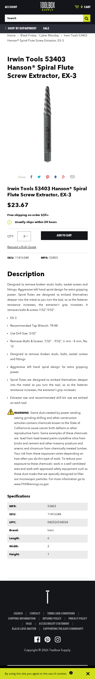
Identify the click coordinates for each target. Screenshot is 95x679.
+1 (63, 177)
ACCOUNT (11, 7)
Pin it (47, 177)
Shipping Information (22, 618)
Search (18, 613)
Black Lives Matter (24, 629)
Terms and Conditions (61, 613)
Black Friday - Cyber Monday (39, 35)
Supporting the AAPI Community (63, 629)
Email (72, 177)
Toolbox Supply (59, 650)
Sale (46, 28)
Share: (22, 177)
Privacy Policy (77, 618)
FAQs (29, 623)
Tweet (39, 177)
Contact (35, 613)
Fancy (56, 177)
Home (11, 35)
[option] (47, 124)
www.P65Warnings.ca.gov (31, 484)
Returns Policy (52, 618)
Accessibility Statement (54, 623)
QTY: (10, 236)
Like (31, 177)
